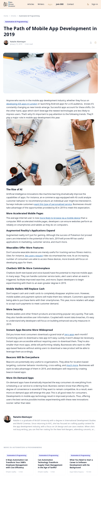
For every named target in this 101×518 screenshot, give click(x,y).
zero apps (69, 334)
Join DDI (59, 4)
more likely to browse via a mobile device (60, 218)
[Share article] (91, 42)
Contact (70, 4)
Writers (41, 4)
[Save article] (95, 42)
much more (72, 365)
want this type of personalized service (53, 204)
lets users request (34, 255)
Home (6, 16)
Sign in (95, 4)
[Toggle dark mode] (88, 4)
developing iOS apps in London (21, 103)
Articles (30, 4)
